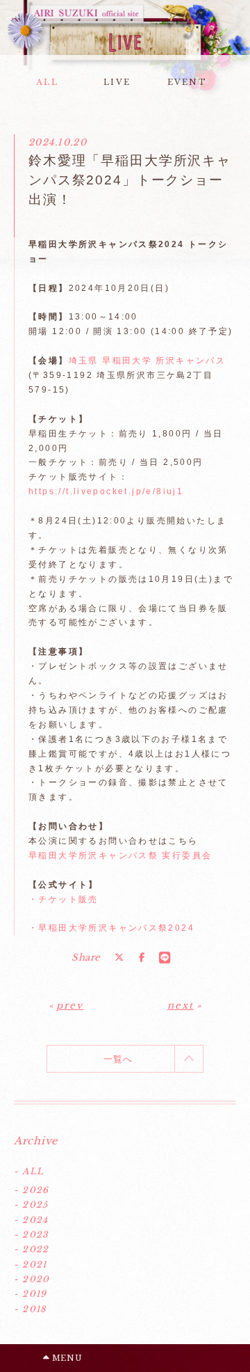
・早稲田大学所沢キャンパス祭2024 (111, 928)
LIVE (117, 82)
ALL (47, 82)
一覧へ (118, 1059)
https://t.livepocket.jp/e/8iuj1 (105, 491)
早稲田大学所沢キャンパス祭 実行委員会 (120, 855)
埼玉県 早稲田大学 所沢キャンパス (149, 360)
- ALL (29, 1171)
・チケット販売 (63, 899)
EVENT (187, 82)
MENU (65, 1358)
